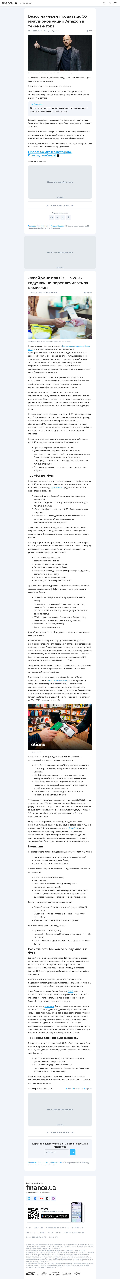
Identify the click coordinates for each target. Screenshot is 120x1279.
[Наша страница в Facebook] (35, 1198)
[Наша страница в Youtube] (41, 1198)
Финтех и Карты (50, 292)
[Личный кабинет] (104, 3)
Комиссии (78, 1089)
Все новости (43, 226)
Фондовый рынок (51, 31)
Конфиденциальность (36, 1237)
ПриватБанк (56, 487)
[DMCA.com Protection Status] (30, 1276)
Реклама (42, 1232)
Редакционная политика (57, 1228)
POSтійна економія (58, 680)
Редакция (38, 1228)
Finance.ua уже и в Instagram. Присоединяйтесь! (49, 153)
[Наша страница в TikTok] (47, 1198)
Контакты (53, 1237)
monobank (49, 1006)
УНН (44, 161)
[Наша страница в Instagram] (53, 1198)
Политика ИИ (77, 1228)
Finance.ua (32, 226)
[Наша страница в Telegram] (29, 1198)
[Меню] (115, 3)
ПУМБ (70, 991)
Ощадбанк (73, 828)
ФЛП (68, 1089)
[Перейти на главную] (9, 3)
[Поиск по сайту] (109, 3)
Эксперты (30, 1232)
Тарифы (88, 1089)
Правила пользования (74, 1232)
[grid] (60, 702)
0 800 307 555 (27, 3)
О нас (28, 1228)
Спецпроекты (54, 1232)
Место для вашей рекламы (60, 182)
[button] (72, 1152)
